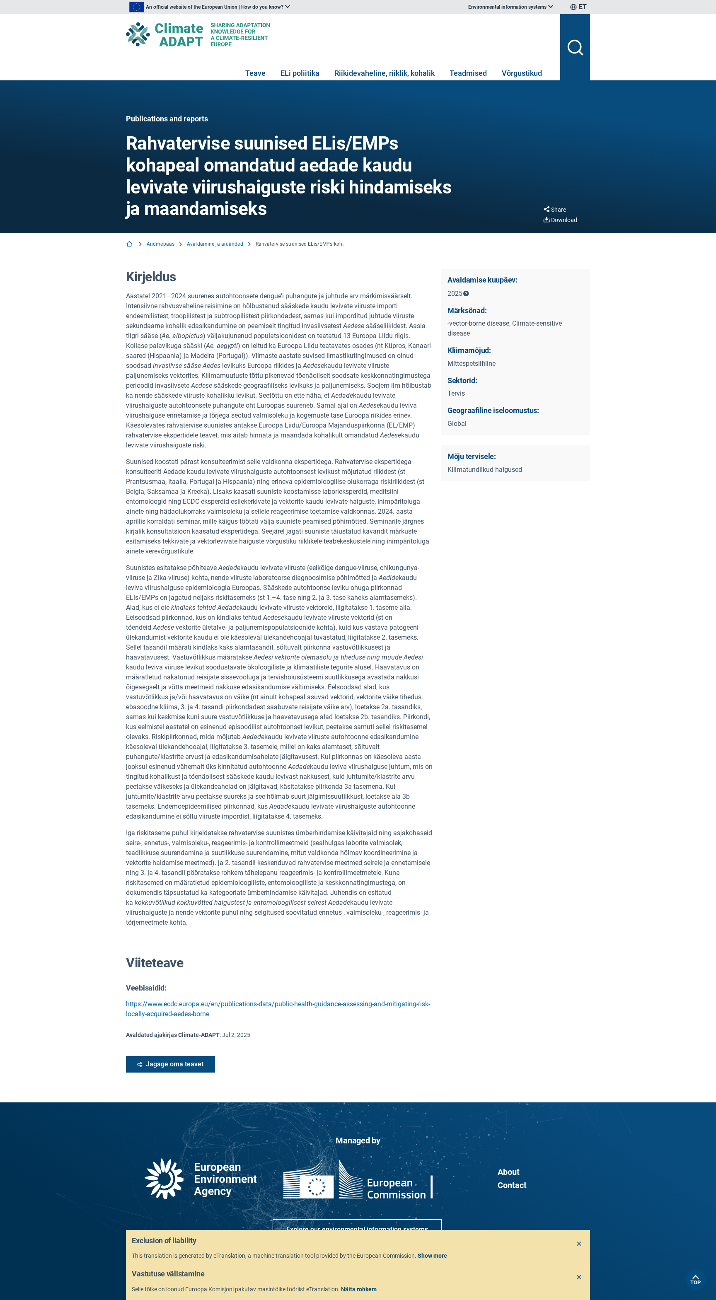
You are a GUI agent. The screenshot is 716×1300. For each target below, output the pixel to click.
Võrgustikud (522, 73)
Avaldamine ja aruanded (215, 244)
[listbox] (209, 7)
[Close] (579, 1244)
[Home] (130, 244)
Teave (255, 73)
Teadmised (468, 73)
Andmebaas (160, 244)
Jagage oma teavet (174, 1064)
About (509, 1172)
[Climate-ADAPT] (340, 34)
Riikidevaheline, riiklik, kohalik (384, 73)
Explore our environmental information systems (357, 1229)
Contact (512, 1185)
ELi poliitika (300, 73)
